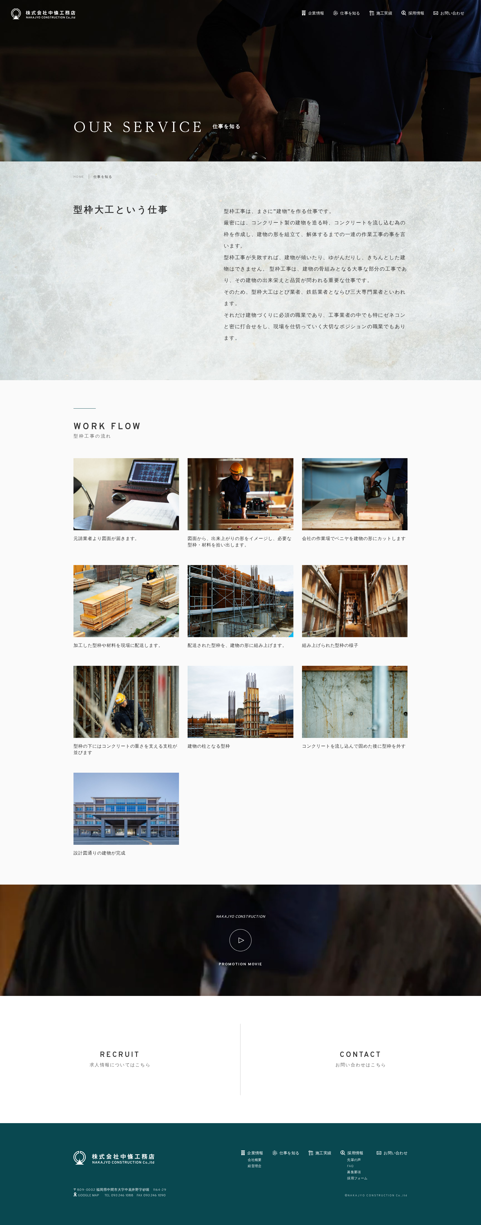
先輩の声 (353, 1160)
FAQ (350, 1166)
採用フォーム (357, 1178)
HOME (78, 177)
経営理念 (254, 1166)
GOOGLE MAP (88, 1195)
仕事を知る (350, 13)
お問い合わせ (452, 13)
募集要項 (353, 1172)
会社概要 (254, 1160)
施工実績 (384, 13)
